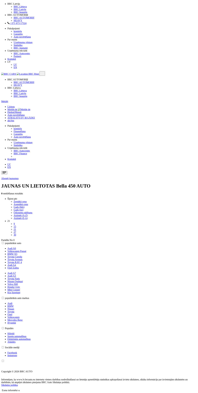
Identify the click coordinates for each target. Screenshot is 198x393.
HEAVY (18, 20)
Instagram (12, 355)
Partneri (17, 56)
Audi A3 (11, 276)
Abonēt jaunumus (10, 178)
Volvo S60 (12, 284)
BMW (10, 306)
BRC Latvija (20, 9)
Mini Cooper (13, 289)
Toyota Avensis (14, 259)
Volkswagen (13, 317)
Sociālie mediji (12, 347)
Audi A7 (11, 273)
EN (15, 67)
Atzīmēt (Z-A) (21, 218)
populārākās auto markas (17, 298)
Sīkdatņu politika (9, 385)
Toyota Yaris (13, 278)
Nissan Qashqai (15, 281)
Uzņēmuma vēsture (23, 42)
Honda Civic (13, 287)
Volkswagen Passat (16, 251)
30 (15, 235)
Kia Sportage (13, 292)
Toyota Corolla (14, 256)
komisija (18, 31)
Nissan (10, 309)
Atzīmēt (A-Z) (21, 215)
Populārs (9, 328)
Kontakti (11, 59)
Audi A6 (11, 248)
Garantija (18, 34)
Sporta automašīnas (16, 336)
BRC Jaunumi (21, 48)
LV (15, 64)
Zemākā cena (20, 201)
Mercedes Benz (15, 320)
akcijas (10, 120)
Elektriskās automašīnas (19, 339)
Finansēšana (20, 131)
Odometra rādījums (23, 212)
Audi (9, 303)
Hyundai (11, 322)
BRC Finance (20, 153)
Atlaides (11, 342)
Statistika (18, 45)
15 (15, 226)
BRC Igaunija (20, 12)
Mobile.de (12, 109)
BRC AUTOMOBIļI (24, 17)
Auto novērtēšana (22, 36)
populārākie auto (13, 243)
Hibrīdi (10, 333)
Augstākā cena (21, 204)
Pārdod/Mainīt (14, 112)
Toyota (10, 311)
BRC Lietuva (20, 6)
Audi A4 (11, 265)
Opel (9, 314)
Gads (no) (18, 210)
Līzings (11, 106)
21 (15, 229)
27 (15, 232)
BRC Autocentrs (22, 53)
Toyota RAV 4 (14, 262)
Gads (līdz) (19, 207)
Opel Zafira (13, 268)
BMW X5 (12, 254)
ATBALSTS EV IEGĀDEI (21, 117)
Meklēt (4, 101)
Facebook (12, 352)
